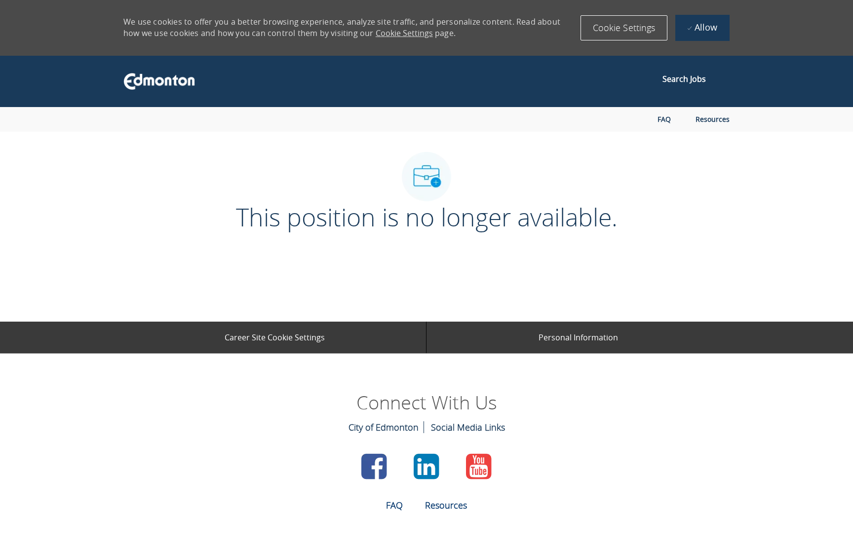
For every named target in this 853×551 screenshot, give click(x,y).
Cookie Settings (404, 33)
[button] (624, 27)
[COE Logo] (154, 81)
